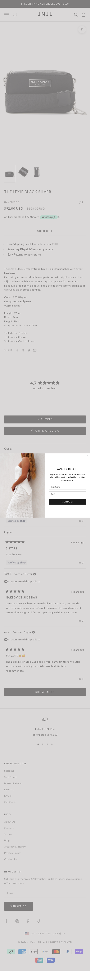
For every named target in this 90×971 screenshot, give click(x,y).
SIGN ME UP (67, 502)
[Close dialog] (87, 455)
